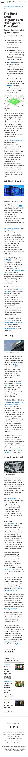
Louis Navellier (7, 677)
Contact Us (21, 732)
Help (5, 734)
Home (5, 6)
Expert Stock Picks (12, 6)
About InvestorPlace (7, 732)
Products (16, 732)
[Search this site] (25, 1)
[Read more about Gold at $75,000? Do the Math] (19, 703)
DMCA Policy (17, 742)
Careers (8, 734)
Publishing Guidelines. (10, 609)
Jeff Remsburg (7, 711)
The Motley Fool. (15, 644)
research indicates (16, 140)
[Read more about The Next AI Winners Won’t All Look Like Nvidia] (19, 684)
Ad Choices (17, 736)
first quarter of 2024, (14, 498)
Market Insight (7, 664)
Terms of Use (10, 742)
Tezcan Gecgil (8, 35)
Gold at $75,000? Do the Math (8, 705)
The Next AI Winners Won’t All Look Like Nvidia (8, 687)
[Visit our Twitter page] (14, 727)
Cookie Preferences (17, 740)
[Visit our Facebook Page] (10, 727)
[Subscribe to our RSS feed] (17, 727)
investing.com (8, 642)
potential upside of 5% (10, 328)
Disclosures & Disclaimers (18, 734)
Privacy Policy (10, 736)
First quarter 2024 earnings (12, 229)
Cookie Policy (8, 740)
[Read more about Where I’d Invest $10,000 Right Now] (19, 667)
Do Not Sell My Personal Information (13, 738)
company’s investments (11, 569)
